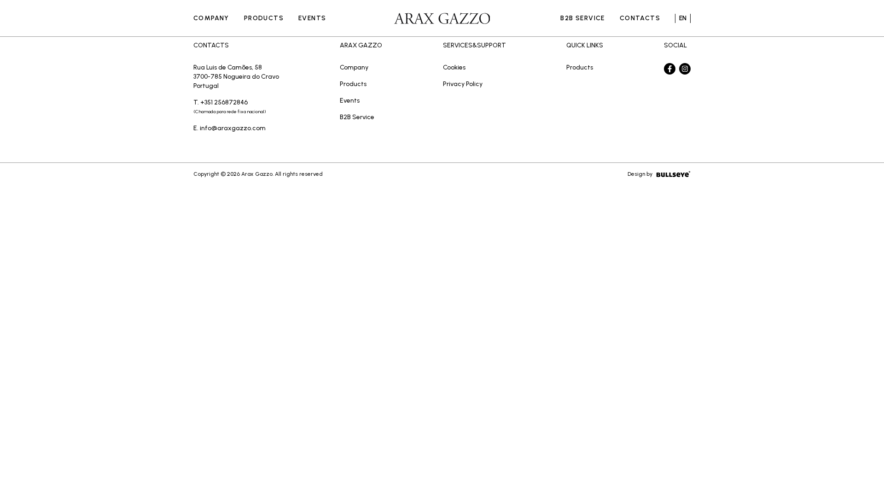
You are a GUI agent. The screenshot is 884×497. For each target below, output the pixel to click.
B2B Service (582, 18)
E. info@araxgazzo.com (229, 128)
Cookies (454, 67)
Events (312, 18)
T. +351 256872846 (229, 106)
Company (211, 18)
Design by (640, 174)
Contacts (640, 18)
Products (264, 18)
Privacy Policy (463, 84)
